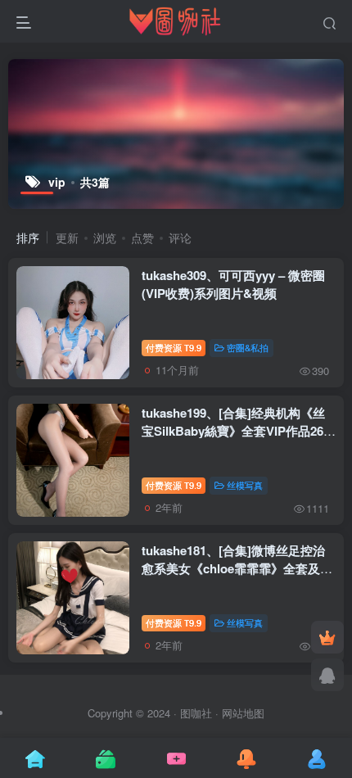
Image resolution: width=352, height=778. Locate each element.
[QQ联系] (327, 674)
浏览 (104, 237)
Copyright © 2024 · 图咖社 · (155, 713)
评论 (180, 237)
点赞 (142, 237)
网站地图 (243, 713)
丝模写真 (245, 484)
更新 (67, 237)
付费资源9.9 (173, 347)
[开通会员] (327, 637)
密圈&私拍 (248, 347)
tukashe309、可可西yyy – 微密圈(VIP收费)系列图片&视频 (233, 284)
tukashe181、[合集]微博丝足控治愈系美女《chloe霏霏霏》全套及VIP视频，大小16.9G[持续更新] (233, 568)
